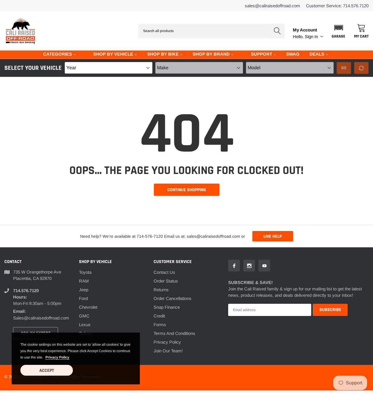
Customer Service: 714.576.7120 (337, 5)
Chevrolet (88, 307)
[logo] (20, 31)
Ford (83, 298)
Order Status (166, 280)
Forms (160, 324)
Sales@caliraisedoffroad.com (272, 5)
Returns (161, 289)
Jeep (83, 289)
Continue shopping (186, 190)
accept (46, 370)
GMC (84, 315)
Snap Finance (167, 307)
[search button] (277, 31)
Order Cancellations (172, 298)
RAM (84, 280)
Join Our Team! (168, 350)
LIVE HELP (272, 236)
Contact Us (164, 272)
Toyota (85, 272)
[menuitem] (56, 53)
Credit (159, 315)
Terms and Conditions (174, 333)
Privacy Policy (167, 342)
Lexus (85, 324)
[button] (338, 30)
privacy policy (57, 357)
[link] (234, 265)
